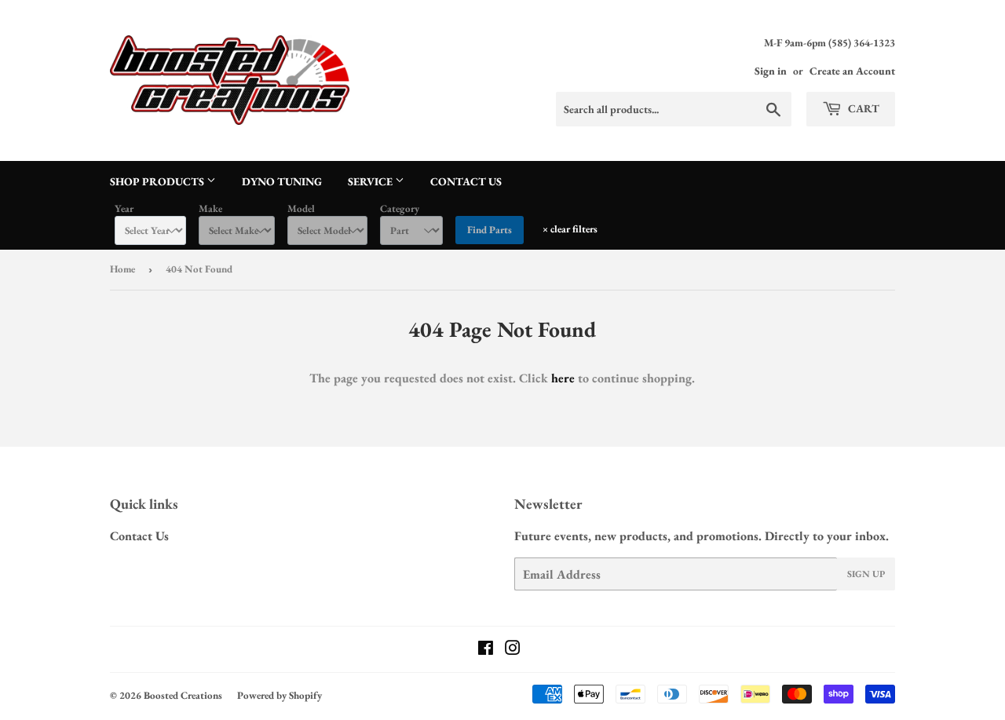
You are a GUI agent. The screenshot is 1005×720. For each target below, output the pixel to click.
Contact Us (466, 181)
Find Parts (489, 229)
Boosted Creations (183, 695)
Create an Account (852, 71)
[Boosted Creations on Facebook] (485, 649)
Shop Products (158, 181)
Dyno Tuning (282, 181)
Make (210, 208)
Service (371, 181)
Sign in (771, 71)
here (563, 378)
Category (399, 208)
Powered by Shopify (279, 695)
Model (301, 208)
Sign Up (866, 574)
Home (122, 269)
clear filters (570, 229)
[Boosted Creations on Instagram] (513, 649)
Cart (862, 108)
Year (124, 208)
